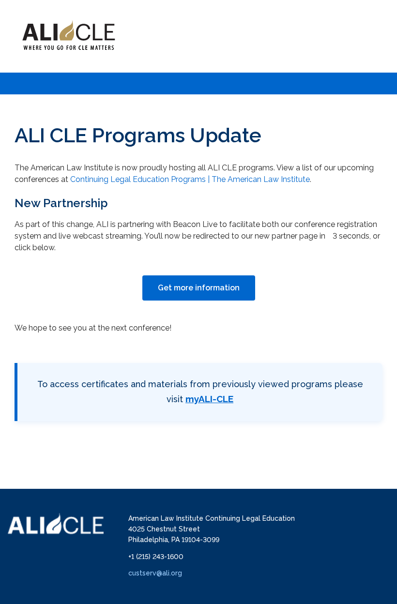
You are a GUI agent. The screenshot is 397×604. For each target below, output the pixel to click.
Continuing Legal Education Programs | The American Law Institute (190, 179)
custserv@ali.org (155, 573)
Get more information (199, 287)
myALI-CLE (209, 398)
